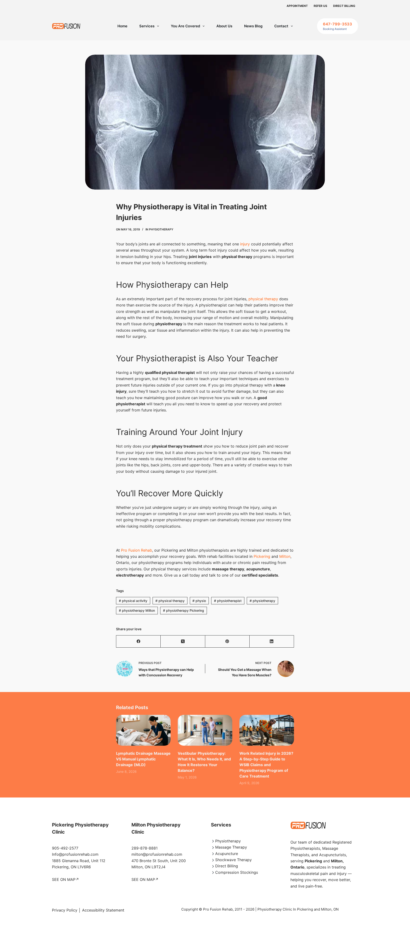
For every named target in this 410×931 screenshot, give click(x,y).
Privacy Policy (64, 910)
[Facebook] (138, 641)
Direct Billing (344, 6)
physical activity (133, 601)
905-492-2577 (65, 848)
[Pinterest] (227, 641)
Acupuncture (226, 853)
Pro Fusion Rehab (136, 550)
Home (122, 26)
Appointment (297, 6)
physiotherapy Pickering (183, 610)
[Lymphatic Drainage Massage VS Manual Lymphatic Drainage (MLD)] (143, 730)
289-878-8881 (144, 848)
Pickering (262, 556)
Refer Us (320, 6)
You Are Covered (185, 26)
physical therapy (263, 298)
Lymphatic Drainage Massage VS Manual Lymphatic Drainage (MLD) (143, 759)
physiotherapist (228, 601)
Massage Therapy (231, 847)
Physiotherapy (161, 229)
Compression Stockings (236, 872)
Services (146, 26)
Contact (281, 26)
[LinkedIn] (272, 641)
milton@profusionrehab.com (156, 854)
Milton (284, 556)
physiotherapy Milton (137, 610)
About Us (224, 26)
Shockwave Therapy (233, 859)
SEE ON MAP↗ (65, 879)
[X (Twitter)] (183, 641)
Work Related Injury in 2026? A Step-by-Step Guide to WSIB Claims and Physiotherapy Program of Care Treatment (266, 764)
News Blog (253, 26)
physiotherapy (262, 601)
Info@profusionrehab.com (75, 854)
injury (244, 244)
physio (199, 601)
